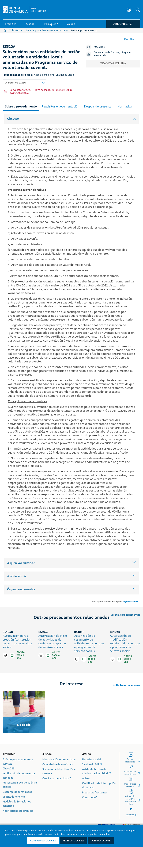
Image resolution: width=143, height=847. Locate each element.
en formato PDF (130, 602)
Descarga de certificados (17, 792)
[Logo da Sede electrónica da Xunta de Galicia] (24, 10)
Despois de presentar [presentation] (98, 106)
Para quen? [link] (51, 24)
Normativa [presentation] (125, 106)
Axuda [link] (71, 24)
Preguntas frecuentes (95, 793)
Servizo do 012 (91, 764)
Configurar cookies (43, 841)
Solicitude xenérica (14, 797)
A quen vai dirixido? (21, 563)
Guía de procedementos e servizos (46, 30)
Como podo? (89, 797)
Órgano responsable (21, 589)
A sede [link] (30, 24)
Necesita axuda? (91, 759)
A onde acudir (16, 576)
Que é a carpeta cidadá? (56, 778)
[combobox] (24, 82)
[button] (137, 9)
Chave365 (8, 769)
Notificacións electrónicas (18, 811)
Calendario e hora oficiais (57, 764)
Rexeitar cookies (73, 841)
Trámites (14, 30)
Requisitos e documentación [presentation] (60, 106)
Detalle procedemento (84, 30)
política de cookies (100, 834)
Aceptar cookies (101, 841)
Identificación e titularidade (59, 759)
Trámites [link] (10, 24)
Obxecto (13, 118)
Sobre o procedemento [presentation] (21, 106)
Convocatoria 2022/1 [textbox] (15, 83)
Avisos (86, 778)
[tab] (21, 106)
